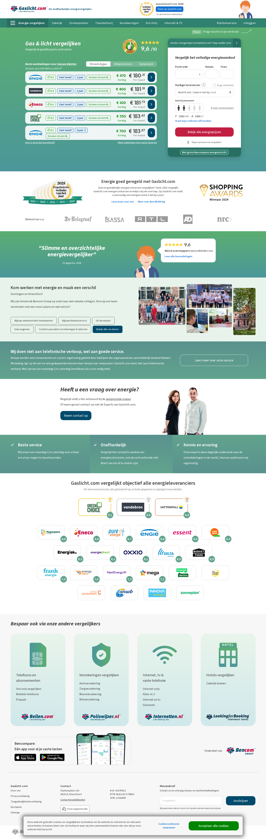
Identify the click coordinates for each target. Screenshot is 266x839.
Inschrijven (240, 801)
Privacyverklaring (20, 796)
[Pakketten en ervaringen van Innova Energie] (157, 592)
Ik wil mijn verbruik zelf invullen (193, 121)
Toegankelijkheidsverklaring (26, 801)
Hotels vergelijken (220, 675)
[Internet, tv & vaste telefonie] (165, 654)
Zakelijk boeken (216, 683)
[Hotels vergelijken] (228, 654)
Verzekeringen (129, 23)
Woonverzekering (90, 694)
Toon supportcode (77, 809)
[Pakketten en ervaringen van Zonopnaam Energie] (215, 572)
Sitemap (15, 812)
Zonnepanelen (78, 23)
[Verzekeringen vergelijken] (101, 654)
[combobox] (204, 92)
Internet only (151, 689)
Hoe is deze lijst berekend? (40, 142)
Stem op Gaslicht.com (170, 9)
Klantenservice (227, 23)
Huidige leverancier (187, 85)
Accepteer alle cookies (214, 826)
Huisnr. (209, 67)
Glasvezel (149, 705)
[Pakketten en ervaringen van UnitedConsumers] (91, 592)
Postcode (181, 67)
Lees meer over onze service (214, 360)
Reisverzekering (89, 699)
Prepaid (21, 700)
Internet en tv (151, 700)
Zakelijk (57, 23)
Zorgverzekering (89, 689)
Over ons (16, 790)
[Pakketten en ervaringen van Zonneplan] (190, 592)
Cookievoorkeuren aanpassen (168, 825)
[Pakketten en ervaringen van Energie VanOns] (182, 572)
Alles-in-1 (149, 694)
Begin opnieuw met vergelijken (206, 142)
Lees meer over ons (123, 201)
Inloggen (248, 24)
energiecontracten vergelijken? (137, 187)
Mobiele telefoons (27, 694)
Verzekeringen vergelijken (99, 675)
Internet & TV (173, 23)
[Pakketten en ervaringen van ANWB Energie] (124, 592)
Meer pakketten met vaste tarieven (137, 142)
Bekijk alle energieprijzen (204, 132)
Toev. (223, 67)
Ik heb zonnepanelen (222, 108)
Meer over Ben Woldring (151, 201)
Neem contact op (76, 415)
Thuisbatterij (104, 23)
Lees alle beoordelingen (178, 256)
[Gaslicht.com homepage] (29, 9)
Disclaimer (16, 807)
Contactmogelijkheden (72, 799)
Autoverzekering (89, 683)
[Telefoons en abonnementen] (38, 654)
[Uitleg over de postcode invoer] (199, 74)
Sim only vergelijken (28, 689)
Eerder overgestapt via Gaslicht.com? (201, 43)
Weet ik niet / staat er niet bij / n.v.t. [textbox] (197, 92)
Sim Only (151, 23)
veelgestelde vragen (118, 399)
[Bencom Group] (241, 751)
